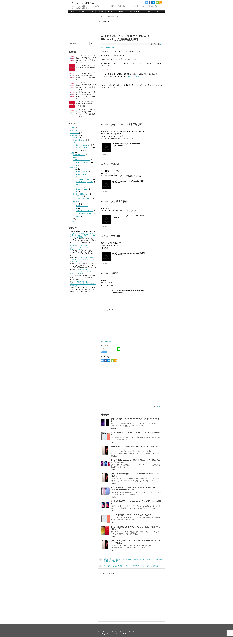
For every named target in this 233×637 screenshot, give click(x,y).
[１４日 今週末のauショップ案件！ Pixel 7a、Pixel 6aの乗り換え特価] (105, 436)
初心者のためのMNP (134, 11)
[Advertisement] (132, 27)
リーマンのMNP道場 (83, 2)
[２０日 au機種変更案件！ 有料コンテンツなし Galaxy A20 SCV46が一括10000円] (105, 530)
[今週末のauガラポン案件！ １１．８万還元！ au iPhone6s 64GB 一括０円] (105, 477)
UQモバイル (77, 150)
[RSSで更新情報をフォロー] (160, 2)
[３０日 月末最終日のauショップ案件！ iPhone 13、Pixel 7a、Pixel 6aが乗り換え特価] (105, 463)
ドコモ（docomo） (79, 140)
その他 (75, 137)
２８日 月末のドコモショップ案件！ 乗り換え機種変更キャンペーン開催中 (85, 104)
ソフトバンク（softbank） (81, 145)
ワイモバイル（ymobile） (81, 147)
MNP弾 (110, 11)
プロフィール (100, 631)
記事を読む (114, 428)
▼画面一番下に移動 (107, 47)
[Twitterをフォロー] (146, 2)
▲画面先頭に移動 (106, 341)
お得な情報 (147, 11)
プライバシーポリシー (121, 631)
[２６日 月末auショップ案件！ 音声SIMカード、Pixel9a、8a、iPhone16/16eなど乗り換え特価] (105, 491)
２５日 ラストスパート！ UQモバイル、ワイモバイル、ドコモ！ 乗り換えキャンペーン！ (83, 247)
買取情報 (100, 11)
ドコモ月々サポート (82, 171)
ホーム (72, 11)
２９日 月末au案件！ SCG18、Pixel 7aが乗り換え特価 (131, 515)
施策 (74, 169)
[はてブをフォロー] (153, 2)
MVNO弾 (76, 201)
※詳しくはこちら (133, 76)
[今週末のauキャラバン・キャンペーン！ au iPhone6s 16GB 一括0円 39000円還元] (105, 544)
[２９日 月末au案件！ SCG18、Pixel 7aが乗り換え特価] (105, 518)
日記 (157, 11)
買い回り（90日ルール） (81, 194)
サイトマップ (109, 631)
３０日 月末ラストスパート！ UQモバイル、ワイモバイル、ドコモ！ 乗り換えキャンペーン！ (83, 271)
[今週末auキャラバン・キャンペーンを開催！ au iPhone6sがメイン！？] (105, 450)
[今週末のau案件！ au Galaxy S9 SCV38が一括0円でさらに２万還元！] (105, 422)
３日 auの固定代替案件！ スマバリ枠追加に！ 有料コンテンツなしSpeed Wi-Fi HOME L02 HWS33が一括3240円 (133, 560)
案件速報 (81, 11)
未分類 (72, 221)
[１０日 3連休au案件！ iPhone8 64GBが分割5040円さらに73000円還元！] (105, 504)
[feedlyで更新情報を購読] (157, 2)
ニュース (73, 127)
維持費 (91, 11)
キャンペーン (74, 133)
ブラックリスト (78, 187)
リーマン (158, 406)
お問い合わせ (132, 631)
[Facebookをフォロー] (150, 2)
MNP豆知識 (120, 11)
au (160, 44)
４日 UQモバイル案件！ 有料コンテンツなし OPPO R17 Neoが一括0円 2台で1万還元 (131, 566)
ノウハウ (76, 204)
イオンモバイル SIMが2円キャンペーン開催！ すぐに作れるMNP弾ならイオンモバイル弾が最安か (83, 235)
